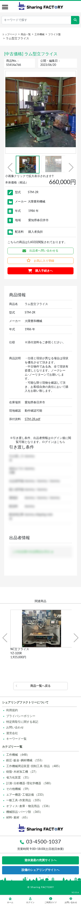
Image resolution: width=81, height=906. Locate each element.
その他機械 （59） (18, 789)
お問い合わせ (15, 727)
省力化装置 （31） (18, 777)
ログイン (30, 902)
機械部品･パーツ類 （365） (24, 812)
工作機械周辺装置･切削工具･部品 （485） (33, 766)
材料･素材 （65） (17, 817)
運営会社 (12, 733)
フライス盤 (54, 34)
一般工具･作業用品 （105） (24, 800)
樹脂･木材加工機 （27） (22, 771)
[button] (10, 167)
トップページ (9, 34)
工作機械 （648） (17, 754)
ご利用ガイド (50, 902)
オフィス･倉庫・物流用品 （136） (28, 806)
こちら (60, 442)
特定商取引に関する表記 (22, 721)
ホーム (10, 902)
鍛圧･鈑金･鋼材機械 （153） (25, 760)
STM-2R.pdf (32, 419)
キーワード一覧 (16, 738)
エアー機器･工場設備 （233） (25, 794)
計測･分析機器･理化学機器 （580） (29, 783)
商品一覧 (26, 34)
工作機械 (39, 34)
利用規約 (12, 710)
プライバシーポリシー (20, 716)
